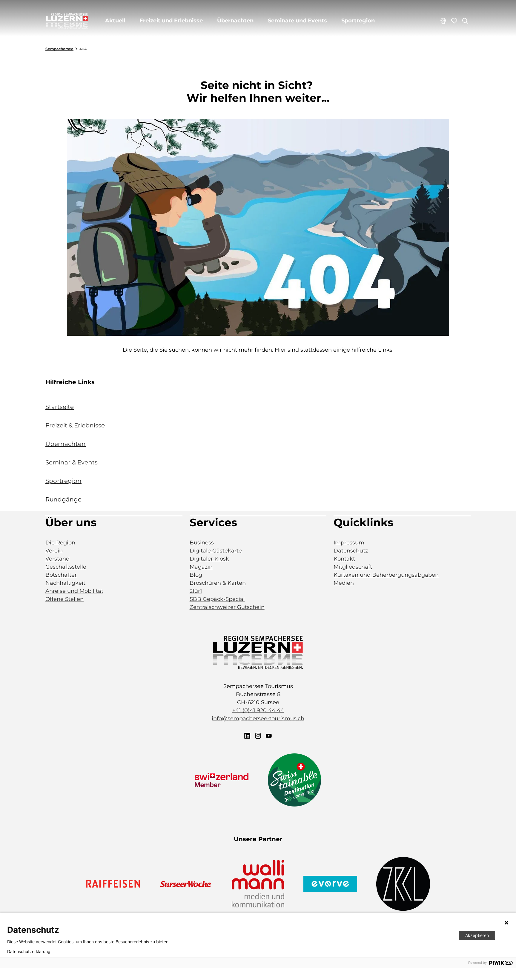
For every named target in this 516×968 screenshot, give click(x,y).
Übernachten (235, 20)
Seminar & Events (71, 462)
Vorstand (57, 558)
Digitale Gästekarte (216, 550)
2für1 (196, 591)
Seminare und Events (297, 20)
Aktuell (115, 20)
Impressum (349, 542)
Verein (54, 550)
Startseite (59, 406)
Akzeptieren (477, 935)
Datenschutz (351, 550)
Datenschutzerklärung (28, 951)
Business (202, 542)
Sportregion (358, 20)
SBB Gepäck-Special (217, 599)
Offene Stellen (64, 599)
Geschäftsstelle (65, 567)
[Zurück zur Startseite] (66, 21)
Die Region (60, 542)
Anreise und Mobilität (74, 591)
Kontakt (344, 558)
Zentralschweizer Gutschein (227, 607)
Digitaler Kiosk (209, 558)
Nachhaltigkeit (65, 583)
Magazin (201, 567)
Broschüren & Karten (218, 583)
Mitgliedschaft (353, 567)
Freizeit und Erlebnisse (171, 20)
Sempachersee (59, 49)
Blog (196, 575)
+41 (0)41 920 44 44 (258, 710)
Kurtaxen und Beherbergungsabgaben (386, 575)
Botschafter (61, 575)
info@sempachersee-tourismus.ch (258, 718)
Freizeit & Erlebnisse (75, 425)
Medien (344, 583)
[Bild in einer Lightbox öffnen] (258, 227)
